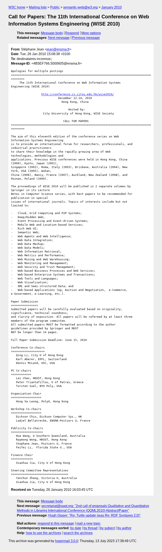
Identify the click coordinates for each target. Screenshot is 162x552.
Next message (59, 37)
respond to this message (56, 523)
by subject (107, 528)
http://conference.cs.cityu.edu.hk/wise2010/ (77, 94)
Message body (52, 33)
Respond (72, 33)
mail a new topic (88, 523)
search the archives (78, 533)
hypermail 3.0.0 (66, 541)
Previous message (86, 37)
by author (124, 528)
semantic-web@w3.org (80, 7)
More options (91, 33)
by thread (90, 528)
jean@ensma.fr (58, 49)
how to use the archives (43, 533)
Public (55, 7)
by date (75, 528)
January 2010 (111, 7)
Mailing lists (38, 7)
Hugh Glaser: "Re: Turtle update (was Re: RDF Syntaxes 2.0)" (94, 515)
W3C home (16, 7)
